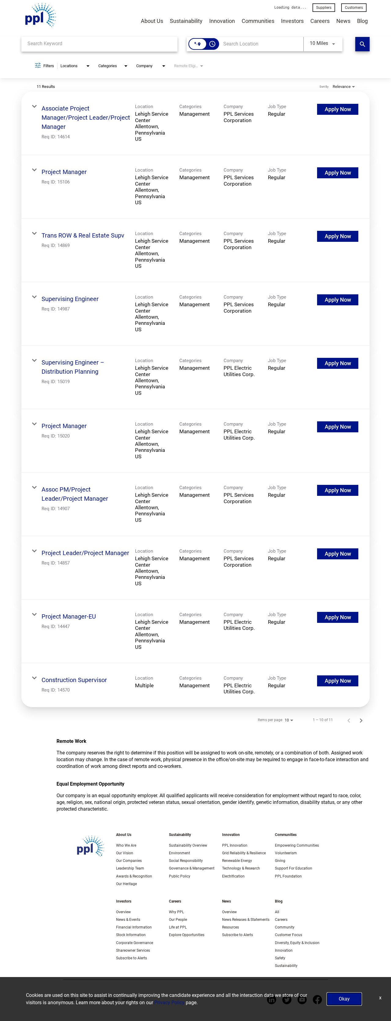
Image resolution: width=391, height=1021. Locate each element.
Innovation (222, 21)
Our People (178, 919)
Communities (258, 21)
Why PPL (176, 912)
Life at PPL (178, 927)
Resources (230, 927)
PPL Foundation (288, 876)
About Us (152, 21)
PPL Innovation (234, 845)
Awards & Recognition (134, 876)
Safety (280, 958)
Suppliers (323, 7)
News (343, 21)
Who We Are (126, 845)
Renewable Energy (237, 861)
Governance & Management (191, 868)
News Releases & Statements (245, 919)
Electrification (233, 876)
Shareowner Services (133, 950)
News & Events (128, 919)
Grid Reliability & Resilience (244, 853)
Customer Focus (288, 935)
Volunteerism (286, 853)
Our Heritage (126, 884)
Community (284, 927)
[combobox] (99, 43)
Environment (179, 853)
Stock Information (131, 935)
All (277, 912)
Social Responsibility (186, 861)
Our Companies (129, 861)
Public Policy (179, 876)
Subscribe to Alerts (131, 958)
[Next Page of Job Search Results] (361, 720)
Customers (354, 7)
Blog (362, 21)
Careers (320, 21)
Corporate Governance (134, 943)
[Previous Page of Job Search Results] (349, 720)
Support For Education (293, 868)
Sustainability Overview (188, 845)
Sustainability (186, 21)
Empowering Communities (297, 845)
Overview (123, 912)
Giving (280, 861)
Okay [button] (344, 999)
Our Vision (124, 853)
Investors (292, 21)
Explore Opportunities (186, 935)
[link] (195, 123)
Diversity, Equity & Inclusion (297, 943)
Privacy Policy (169, 1002)
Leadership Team (130, 868)
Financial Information (134, 927)
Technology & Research (241, 868)
